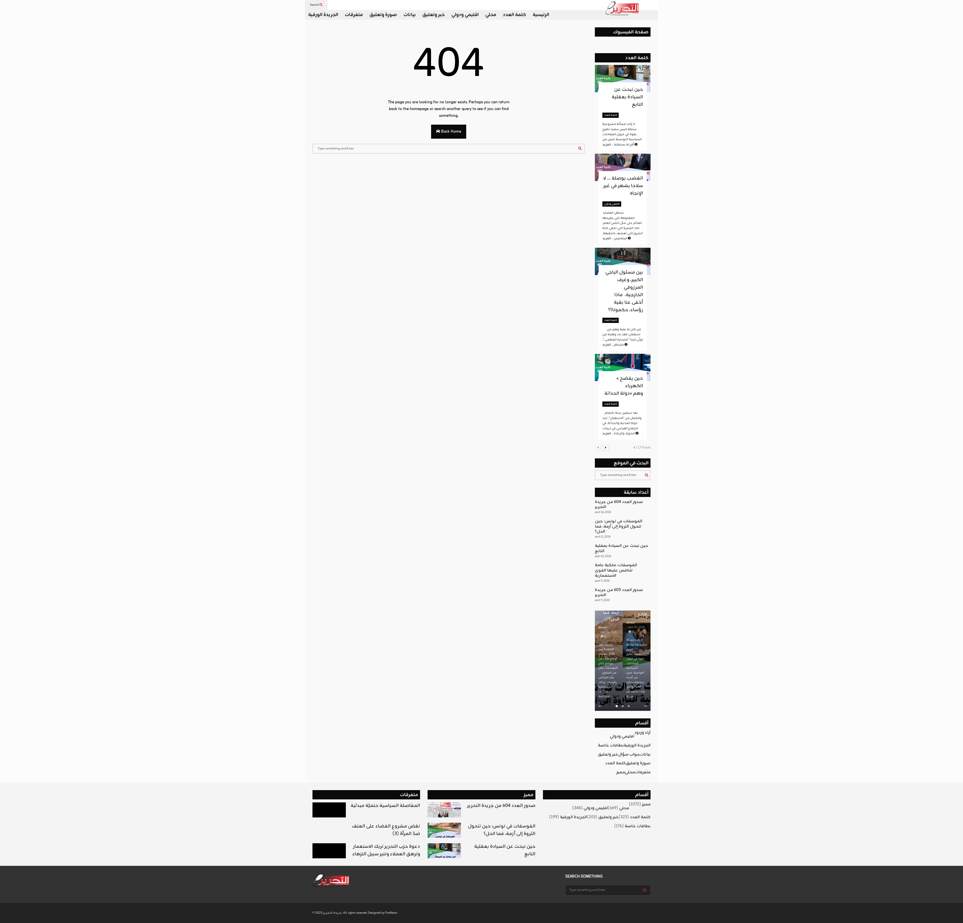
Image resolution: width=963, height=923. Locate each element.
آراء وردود (642, 732)
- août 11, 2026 (607, 632)
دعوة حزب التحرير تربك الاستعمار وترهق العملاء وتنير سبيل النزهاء (386, 850)
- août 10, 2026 (635, 627)
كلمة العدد (514, 15)
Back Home (450, 131)
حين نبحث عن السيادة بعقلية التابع (627, 97)
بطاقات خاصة (611, 745)
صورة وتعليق (383, 15)
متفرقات (354, 15)
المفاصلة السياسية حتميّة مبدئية (385, 805)
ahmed (602, 627)
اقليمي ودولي (465, 15)
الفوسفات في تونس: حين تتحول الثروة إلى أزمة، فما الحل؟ (618, 526)
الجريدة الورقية (323, 15)
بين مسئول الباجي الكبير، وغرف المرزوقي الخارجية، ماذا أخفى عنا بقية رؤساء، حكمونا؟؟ (624, 291)
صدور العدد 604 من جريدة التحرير (619, 505)
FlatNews (391, 912)
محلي (490, 15)
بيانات (410, 15)
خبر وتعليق (433, 15)
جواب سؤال (629, 754)
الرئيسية (541, 15)
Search (314, 5)
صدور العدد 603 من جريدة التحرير (619, 593)
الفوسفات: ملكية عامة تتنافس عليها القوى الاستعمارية (616, 570)
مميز (620, 772)
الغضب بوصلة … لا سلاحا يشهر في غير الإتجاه (623, 186)
